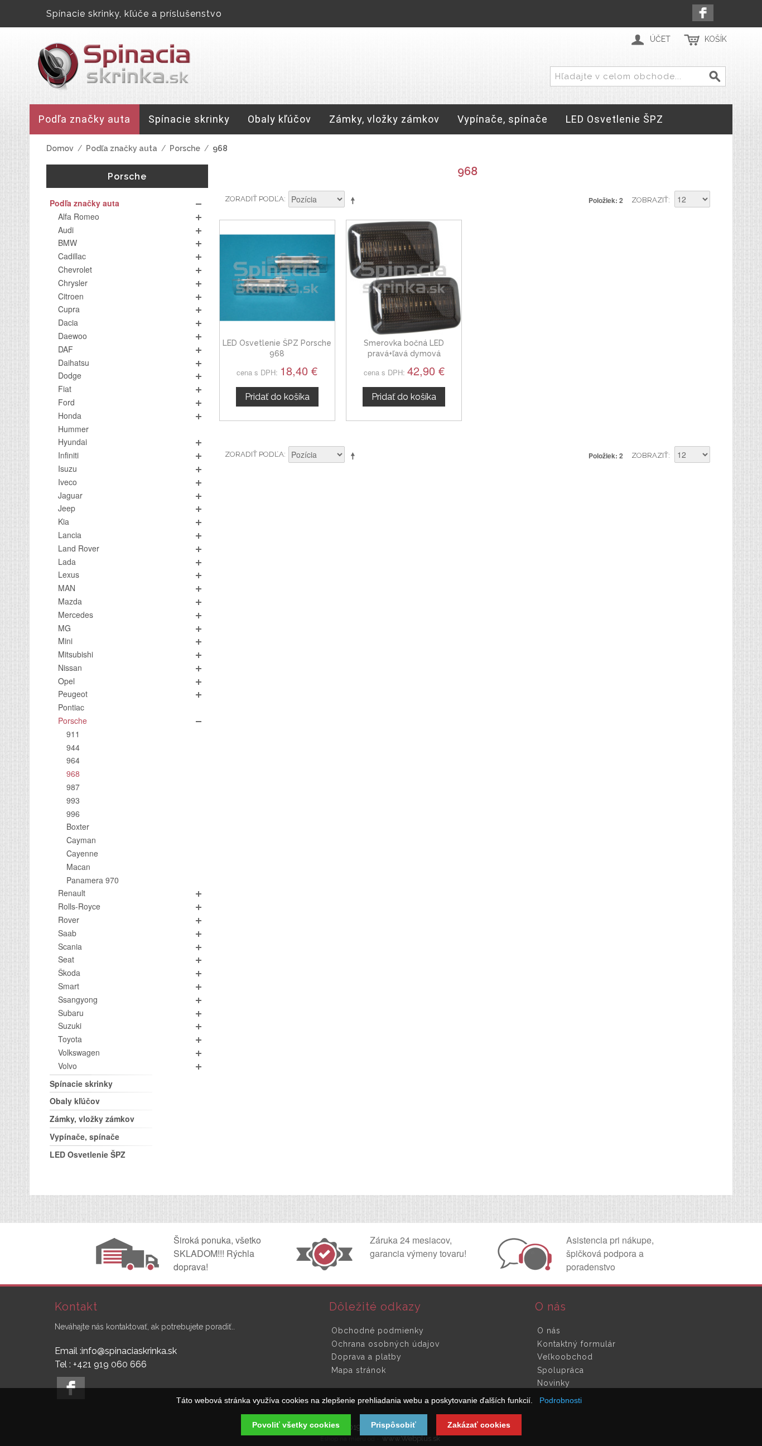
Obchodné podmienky (377, 1330)
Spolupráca (560, 1370)
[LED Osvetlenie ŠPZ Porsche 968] (277, 277)
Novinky (553, 1383)
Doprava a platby (366, 1356)
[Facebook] (702, 12)
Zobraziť (649, 200)
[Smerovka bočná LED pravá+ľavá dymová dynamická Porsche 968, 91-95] (403, 277)
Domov (60, 148)
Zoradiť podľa (254, 199)
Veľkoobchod (565, 1356)
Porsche (185, 148)
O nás (549, 1330)
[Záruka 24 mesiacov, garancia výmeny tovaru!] (326, 1267)
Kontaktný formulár (576, 1343)
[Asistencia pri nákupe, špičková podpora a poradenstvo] (523, 1267)
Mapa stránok (358, 1370)
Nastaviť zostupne (354, 200)
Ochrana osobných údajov (385, 1343)
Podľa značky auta (121, 148)
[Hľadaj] (715, 77)
